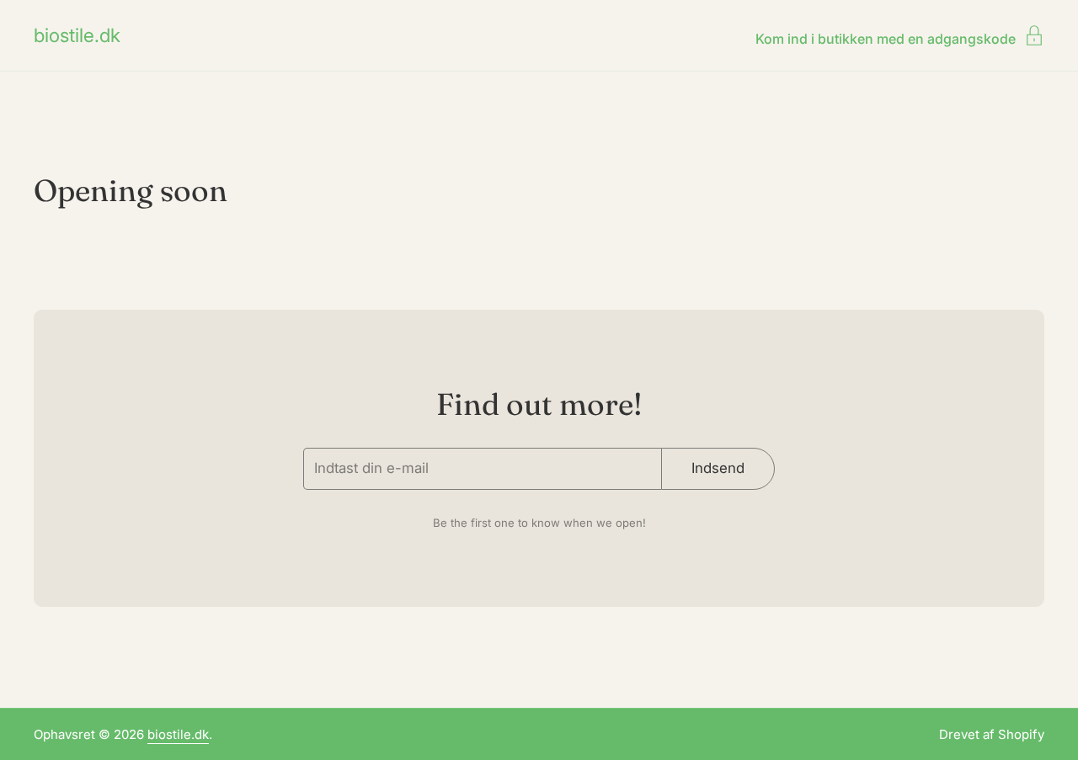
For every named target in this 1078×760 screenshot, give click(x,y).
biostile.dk (77, 35)
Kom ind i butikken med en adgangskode (885, 37)
